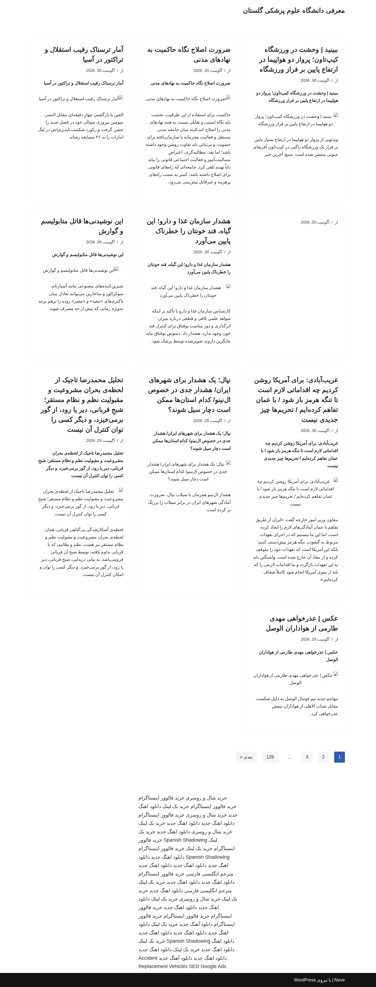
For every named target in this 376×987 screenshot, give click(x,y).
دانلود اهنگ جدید (218, 823)
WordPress (305, 980)
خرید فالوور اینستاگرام (161, 798)
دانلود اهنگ (223, 941)
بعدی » (246, 757)
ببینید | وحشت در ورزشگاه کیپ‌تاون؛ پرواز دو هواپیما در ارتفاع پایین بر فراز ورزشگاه (298, 59)
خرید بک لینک (175, 806)
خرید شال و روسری (206, 798)
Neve (339, 980)
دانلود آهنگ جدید (195, 924)
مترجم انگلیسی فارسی (209, 874)
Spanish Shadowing (185, 840)
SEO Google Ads (207, 966)
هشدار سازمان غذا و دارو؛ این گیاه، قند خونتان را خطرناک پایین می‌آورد (189, 230)
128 (270, 757)
